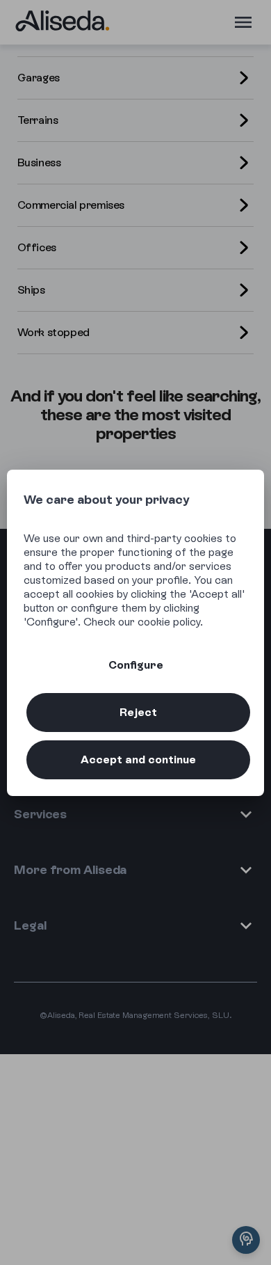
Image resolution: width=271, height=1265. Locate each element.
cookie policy (169, 621)
